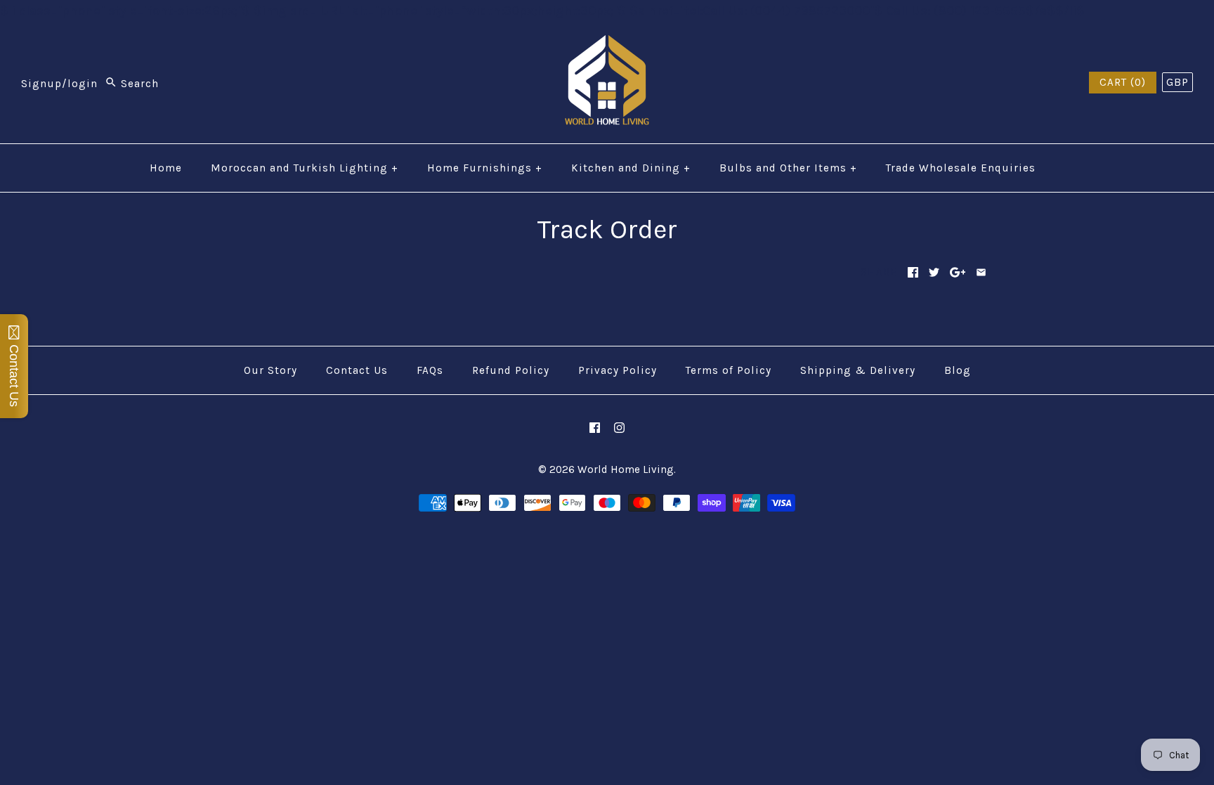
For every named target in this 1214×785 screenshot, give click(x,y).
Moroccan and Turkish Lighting (304, 168)
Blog (957, 370)
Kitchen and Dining (631, 168)
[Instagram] (619, 427)
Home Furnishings (484, 168)
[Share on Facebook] (913, 272)
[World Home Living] (607, 45)
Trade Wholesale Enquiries (961, 168)
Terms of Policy (728, 370)
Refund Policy (510, 370)
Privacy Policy (617, 370)
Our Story (270, 370)
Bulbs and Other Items (788, 168)
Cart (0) (1122, 82)
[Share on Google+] (958, 272)
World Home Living (625, 469)
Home (166, 168)
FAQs (430, 370)
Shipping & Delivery (857, 370)
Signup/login (59, 83)
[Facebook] (594, 427)
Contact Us (357, 370)
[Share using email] (981, 272)
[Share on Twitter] (934, 272)
